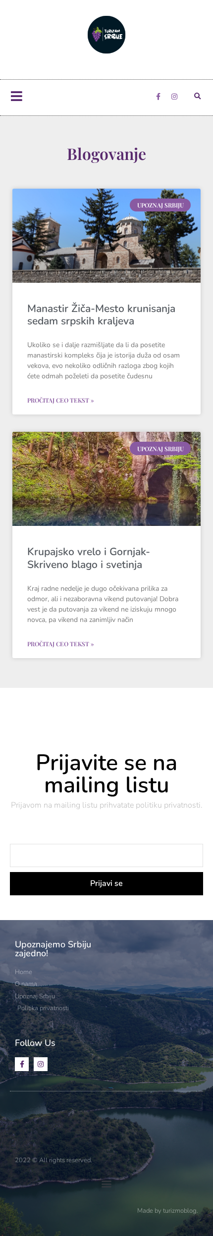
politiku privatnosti (168, 805)
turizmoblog (180, 1210)
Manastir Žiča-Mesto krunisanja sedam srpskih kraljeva (101, 315)
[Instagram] (174, 96)
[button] (197, 97)
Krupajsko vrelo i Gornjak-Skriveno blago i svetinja (88, 558)
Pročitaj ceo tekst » (60, 400)
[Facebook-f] (158, 96)
